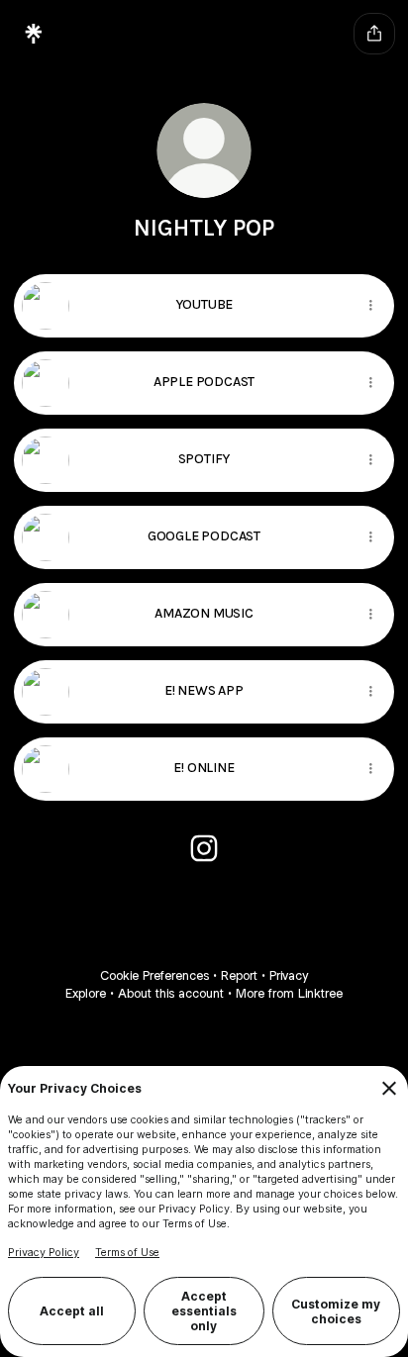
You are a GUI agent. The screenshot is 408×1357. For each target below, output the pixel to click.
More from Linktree (289, 993)
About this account (171, 993)
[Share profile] (374, 33)
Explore (85, 993)
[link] (204, 848)
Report (239, 975)
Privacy (288, 975)
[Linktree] (33, 33)
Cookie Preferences (154, 975)
